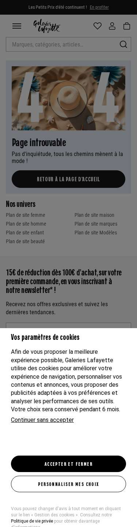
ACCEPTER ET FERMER (68, 463)
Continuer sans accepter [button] (42, 419)
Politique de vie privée (32, 521)
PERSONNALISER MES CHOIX (68, 483)
